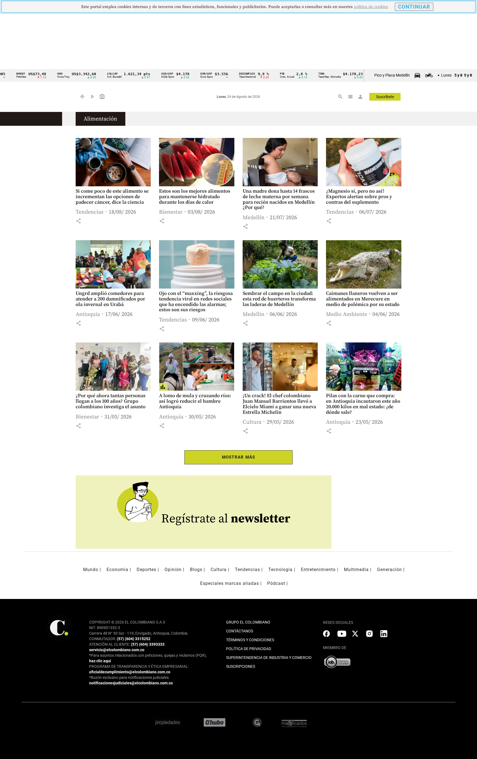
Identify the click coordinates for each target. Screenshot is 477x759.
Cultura (252, 422)
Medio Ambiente (346, 314)
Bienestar (170, 212)
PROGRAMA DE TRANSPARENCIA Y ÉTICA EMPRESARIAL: (139, 666)
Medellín (253, 217)
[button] (78, 221)
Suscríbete (385, 97)
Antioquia (88, 314)
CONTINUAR (414, 7)
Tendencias (90, 212)
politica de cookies (371, 6)
